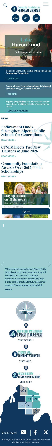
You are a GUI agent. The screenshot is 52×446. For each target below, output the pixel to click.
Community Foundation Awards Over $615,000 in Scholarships (22, 167)
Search (5, 5)
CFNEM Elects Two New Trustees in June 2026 (21, 149)
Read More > (8, 140)
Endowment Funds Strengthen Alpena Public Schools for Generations (23, 130)
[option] (26, 45)
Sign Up (26, 211)
